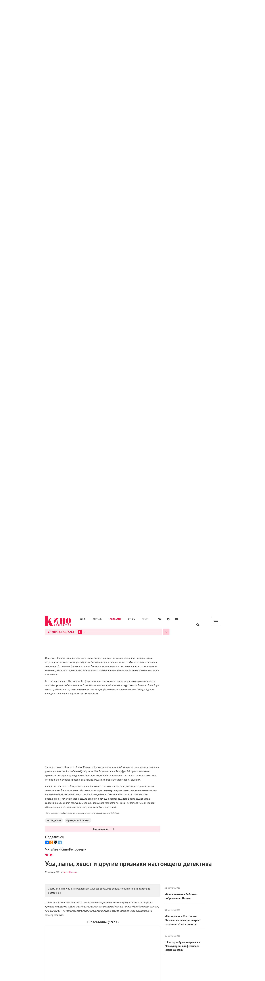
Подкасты (115, 8)
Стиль (131, 8)
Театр (145, 8)
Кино (83, 8)
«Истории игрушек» (139, 975)
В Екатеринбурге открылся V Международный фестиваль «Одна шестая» (182, 151)
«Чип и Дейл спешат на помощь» (89, 244)
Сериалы (97, 8)
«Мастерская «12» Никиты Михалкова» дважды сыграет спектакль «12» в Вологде (183, 125)
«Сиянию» (109, 370)
